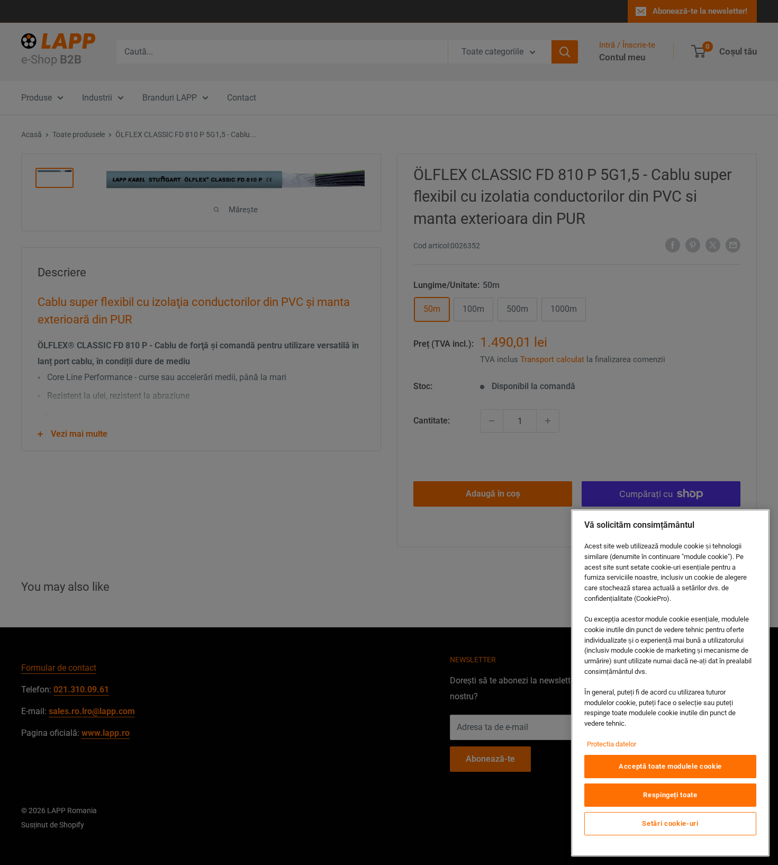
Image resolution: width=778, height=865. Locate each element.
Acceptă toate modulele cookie (670, 766)
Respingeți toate (670, 795)
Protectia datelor (611, 744)
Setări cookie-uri (670, 823)
